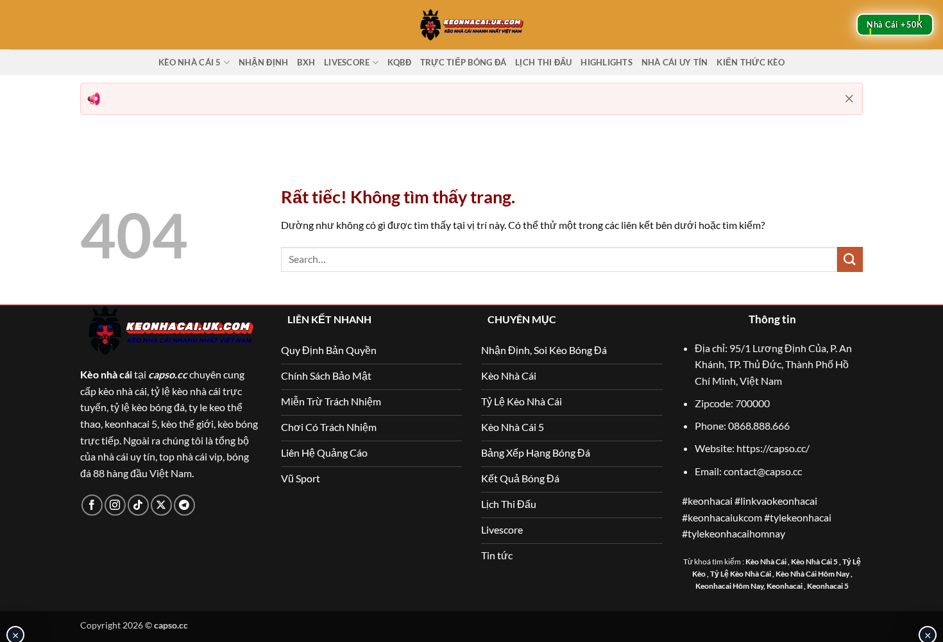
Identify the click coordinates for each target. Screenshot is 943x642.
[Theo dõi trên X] (161, 505)
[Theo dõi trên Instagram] (115, 505)
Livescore (347, 62)
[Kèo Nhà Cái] (471, 24)
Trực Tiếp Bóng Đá (463, 62)
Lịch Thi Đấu (543, 62)
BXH (306, 62)
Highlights (607, 62)
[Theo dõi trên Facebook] (92, 505)
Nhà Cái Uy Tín (674, 62)
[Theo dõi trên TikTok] (138, 505)
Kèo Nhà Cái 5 (189, 62)
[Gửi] (850, 259)
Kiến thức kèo (750, 62)
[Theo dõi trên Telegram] (184, 505)
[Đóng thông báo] (849, 98)
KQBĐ (399, 62)
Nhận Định (263, 62)
